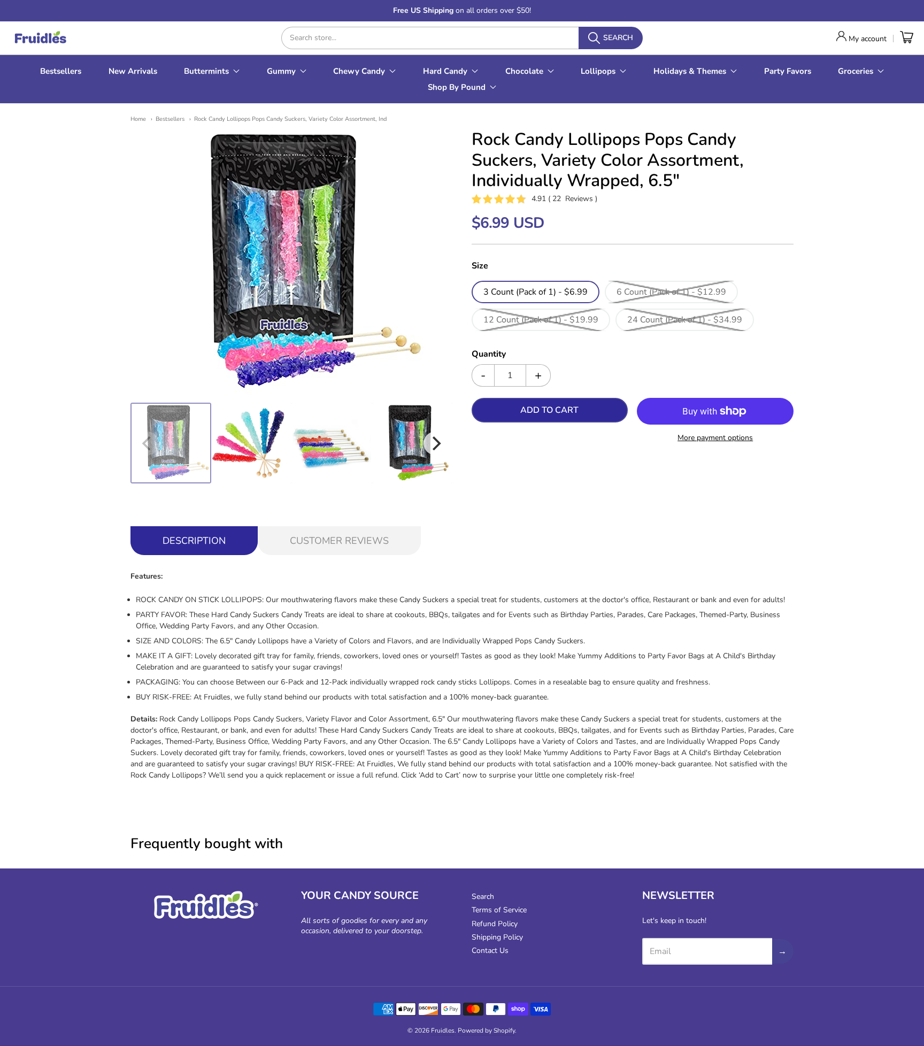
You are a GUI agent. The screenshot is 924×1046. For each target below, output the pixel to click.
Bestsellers (60, 71)
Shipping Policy (497, 937)
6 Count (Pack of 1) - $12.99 (671, 292)
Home (138, 119)
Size (480, 266)
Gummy (281, 71)
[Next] (435, 443)
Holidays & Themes (689, 71)
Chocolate (524, 71)
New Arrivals (133, 71)
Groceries (855, 71)
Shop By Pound (457, 87)
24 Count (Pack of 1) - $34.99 (684, 320)
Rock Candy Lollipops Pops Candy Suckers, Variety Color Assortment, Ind (290, 119)
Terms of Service (499, 910)
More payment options (715, 438)
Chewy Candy (359, 71)
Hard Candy (445, 71)
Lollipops (598, 71)
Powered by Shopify (486, 1030)
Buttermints (206, 71)
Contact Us (490, 950)
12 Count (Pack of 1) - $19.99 (540, 320)
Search (483, 896)
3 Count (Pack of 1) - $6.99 (535, 292)
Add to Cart (549, 410)
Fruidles (443, 1030)
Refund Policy (495, 924)
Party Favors (787, 71)
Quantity (489, 354)
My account (868, 39)
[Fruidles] (40, 38)
